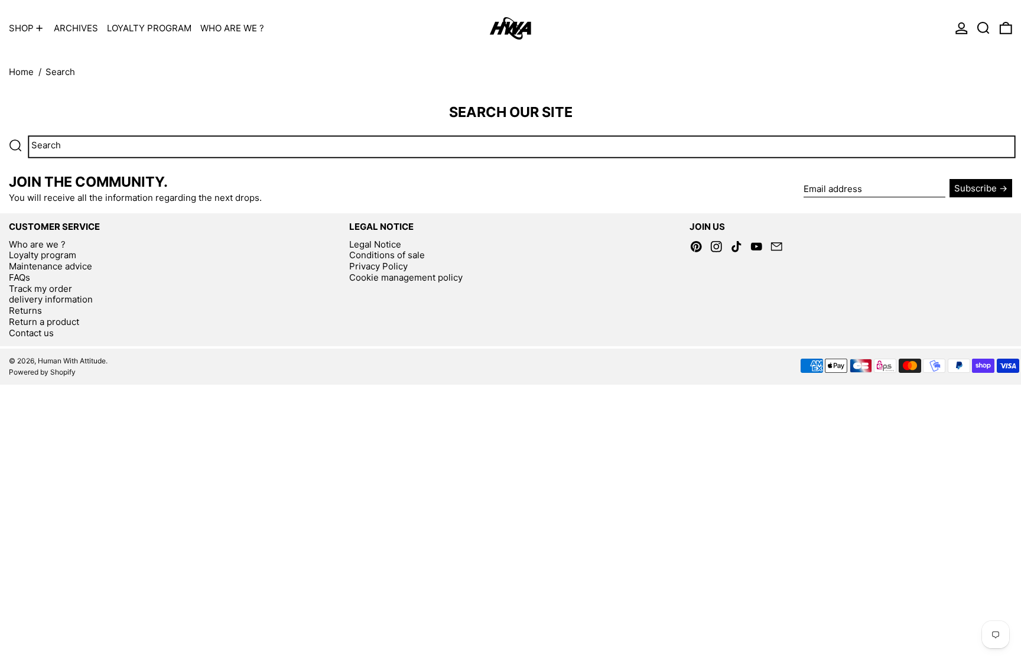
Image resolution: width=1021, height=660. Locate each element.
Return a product (44, 321)
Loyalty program (42, 255)
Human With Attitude (72, 360)
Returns (25, 310)
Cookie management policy (406, 277)
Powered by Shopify (42, 372)
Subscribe (975, 188)
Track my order (40, 288)
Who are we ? (37, 244)
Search (60, 71)
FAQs (19, 277)
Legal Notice (375, 244)
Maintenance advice (50, 266)
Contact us (31, 333)
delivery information (51, 299)
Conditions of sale (387, 255)
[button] (983, 28)
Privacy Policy (378, 266)
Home (21, 71)
